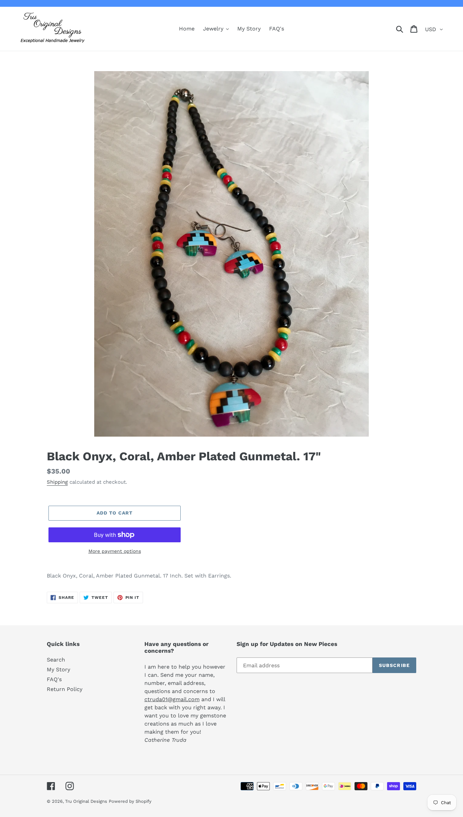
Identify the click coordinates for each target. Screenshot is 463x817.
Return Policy (64, 689)
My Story (58, 669)
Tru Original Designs (86, 801)
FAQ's (54, 679)
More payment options (114, 551)
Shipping (57, 482)
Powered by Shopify (130, 801)
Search (56, 659)
